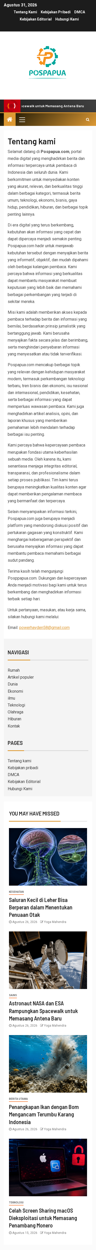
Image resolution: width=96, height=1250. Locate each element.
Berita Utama (18, 1098)
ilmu (11, 698)
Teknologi (16, 705)
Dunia (13, 684)
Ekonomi (15, 691)
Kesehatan (16, 891)
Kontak (14, 726)
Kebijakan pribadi (56, 12)
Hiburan (14, 718)
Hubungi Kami (67, 19)
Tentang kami (25, 12)
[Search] (87, 119)
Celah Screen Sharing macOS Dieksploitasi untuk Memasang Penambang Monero (43, 1218)
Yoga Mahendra (55, 922)
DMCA (79, 12)
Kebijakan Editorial (36, 19)
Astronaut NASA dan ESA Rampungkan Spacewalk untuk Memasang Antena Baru (43, 1010)
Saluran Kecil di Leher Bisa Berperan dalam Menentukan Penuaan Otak (40, 907)
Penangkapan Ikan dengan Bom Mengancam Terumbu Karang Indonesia (44, 1114)
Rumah (14, 670)
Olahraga (15, 712)
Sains (13, 995)
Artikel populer (21, 677)
